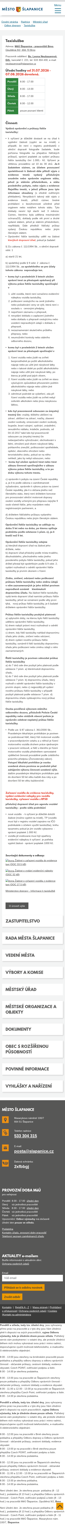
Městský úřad (40, 21)
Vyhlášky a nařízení (29, 1086)
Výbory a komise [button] (24, 972)
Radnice (25, 21)
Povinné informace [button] (27, 1069)
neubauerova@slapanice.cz (21, 63)
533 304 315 (25, 1135)
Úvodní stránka (9, 21)
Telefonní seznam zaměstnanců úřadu (23, 1236)
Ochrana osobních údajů (15, 1263)
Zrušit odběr (12, 1297)
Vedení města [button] (20, 955)
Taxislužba (29, 25)
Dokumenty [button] (18, 1029)
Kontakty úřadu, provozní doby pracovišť (24, 1232)
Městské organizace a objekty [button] (31, 1010)
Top (59, 1506)
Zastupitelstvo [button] (23, 921)
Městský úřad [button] (21, 990)
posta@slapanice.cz (34, 1151)
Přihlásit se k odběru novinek (23, 1287)
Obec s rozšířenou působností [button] (27, 1049)
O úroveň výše (17, 906)
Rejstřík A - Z (22, 1307)
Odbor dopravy (12, 25)
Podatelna (7, 1229)
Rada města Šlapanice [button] (30, 938)
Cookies (52, 1311)
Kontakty (7, 1307)
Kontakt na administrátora (17, 1314)
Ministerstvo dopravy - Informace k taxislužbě (30, 891)
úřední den (33, 1200)
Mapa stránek (40, 1307)
